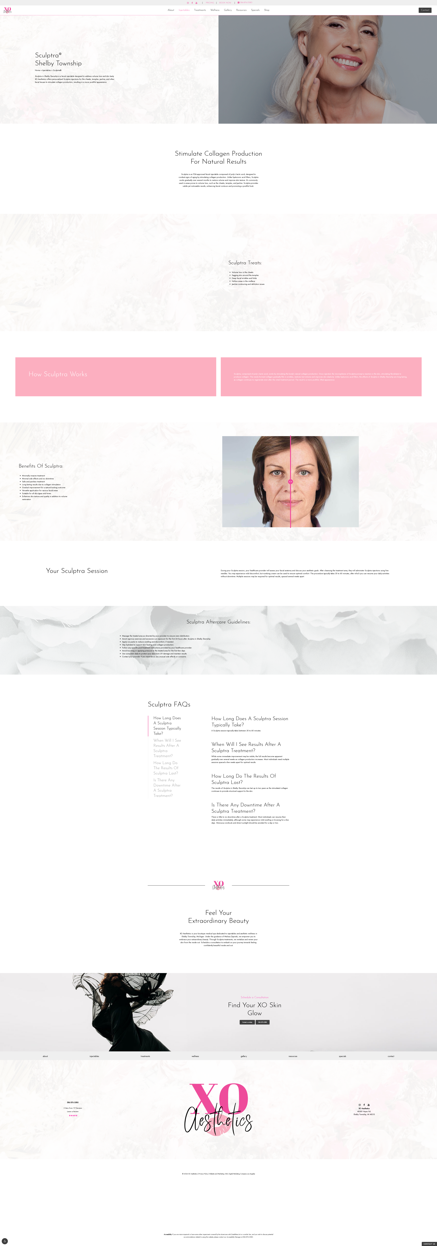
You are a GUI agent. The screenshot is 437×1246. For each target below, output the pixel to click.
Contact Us (429, 1244)
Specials (342, 1056)
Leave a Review (72, 1111)
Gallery (244, 1056)
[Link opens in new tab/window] (188, 2)
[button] (5, 1241)
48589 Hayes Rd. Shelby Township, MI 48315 (364, 1111)
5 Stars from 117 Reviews (73, 1108)
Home (37, 70)
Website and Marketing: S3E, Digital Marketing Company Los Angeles (232, 1174)
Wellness (195, 1056)
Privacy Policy (203, 1174)
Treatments (145, 1056)
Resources (293, 1056)
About (45, 1056)
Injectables (46, 70)
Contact (391, 1056)
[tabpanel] (250, 720)
